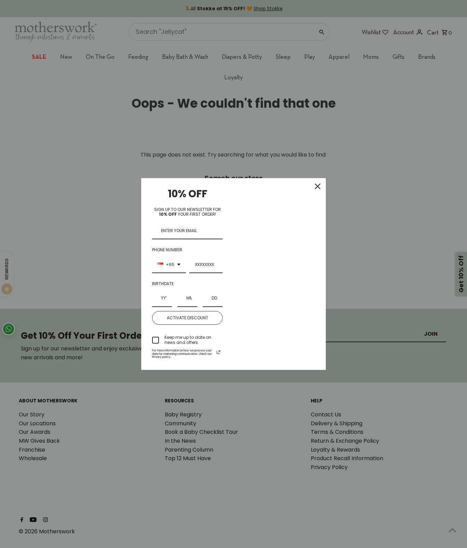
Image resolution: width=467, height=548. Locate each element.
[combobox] (169, 265)
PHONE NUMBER (167, 250)
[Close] (317, 186)
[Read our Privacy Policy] (218, 352)
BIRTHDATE (163, 283)
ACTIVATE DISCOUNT (187, 318)
